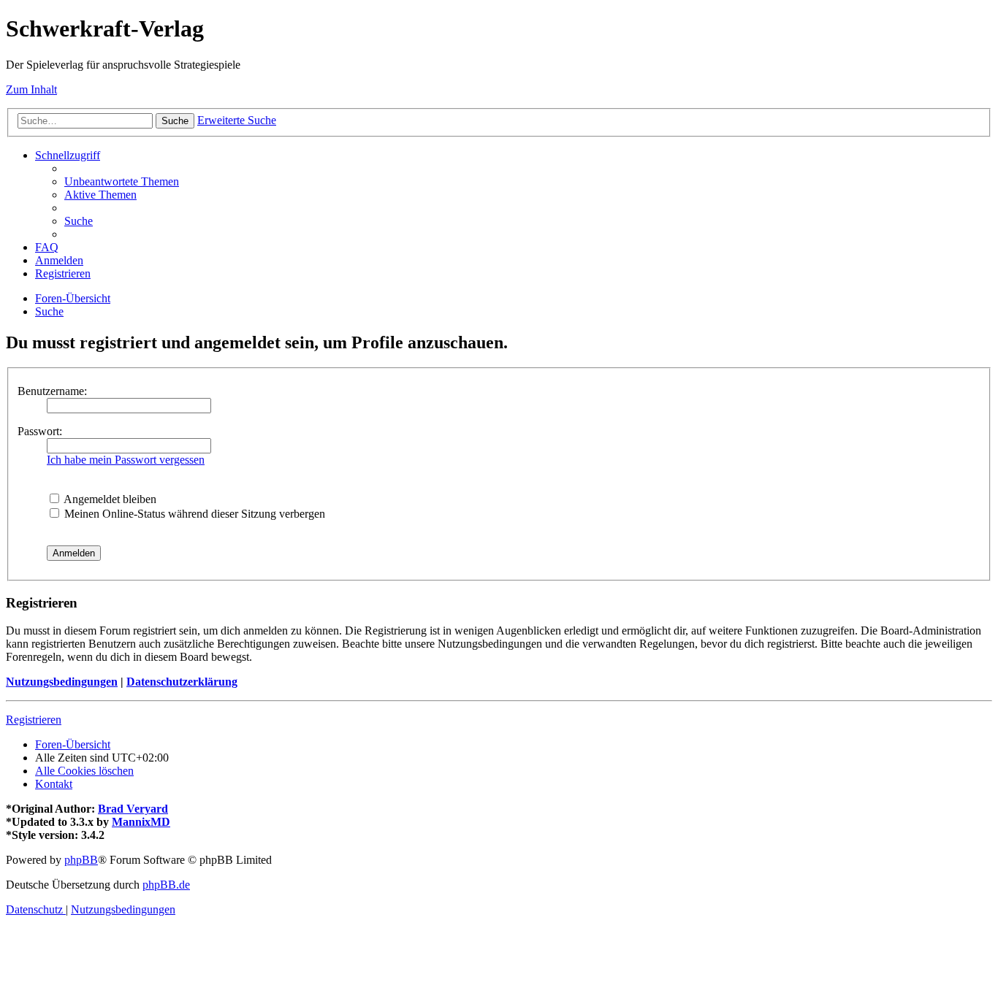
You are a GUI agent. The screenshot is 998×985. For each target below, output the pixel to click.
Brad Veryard (133, 808)
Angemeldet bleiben (108, 499)
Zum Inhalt (31, 89)
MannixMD (141, 822)
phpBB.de (166, 884)
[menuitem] (121, 181)
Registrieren (33, 719)
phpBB (81, 860)
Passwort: (40, 431)
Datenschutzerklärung (181, 681)
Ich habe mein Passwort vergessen (126, 459)
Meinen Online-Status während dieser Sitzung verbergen (193, 513)
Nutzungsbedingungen (62, 681)
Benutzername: (52, 391)
